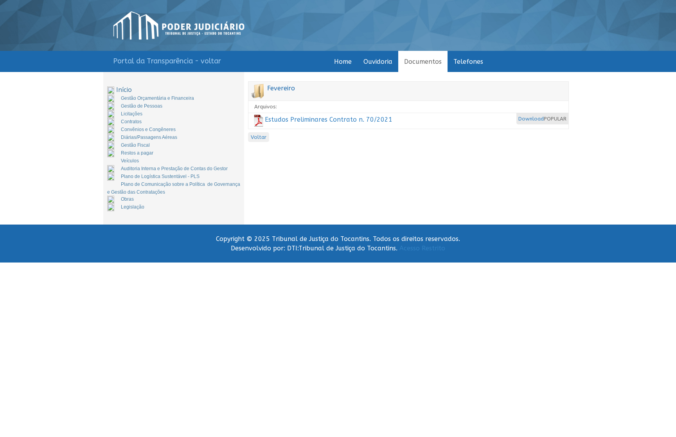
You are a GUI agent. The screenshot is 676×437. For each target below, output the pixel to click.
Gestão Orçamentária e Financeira (157, 98)
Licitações (131, 114)
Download (531, 119)
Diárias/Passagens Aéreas (149, 137)
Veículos (130, 161)
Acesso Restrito (422, 248)
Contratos (131, 121)
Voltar (258, 137)
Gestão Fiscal (135, 145)
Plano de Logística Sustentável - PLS (160, 176)
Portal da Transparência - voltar (167, 61)
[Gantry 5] (179, 25)
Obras (127, 199)
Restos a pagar (137, 153)
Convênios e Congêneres (148, 129)
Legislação (132, 207)
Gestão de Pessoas (141, 106)
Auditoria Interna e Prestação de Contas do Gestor (174, 168)
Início (124, 90)
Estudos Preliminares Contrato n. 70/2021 (328, 119)
